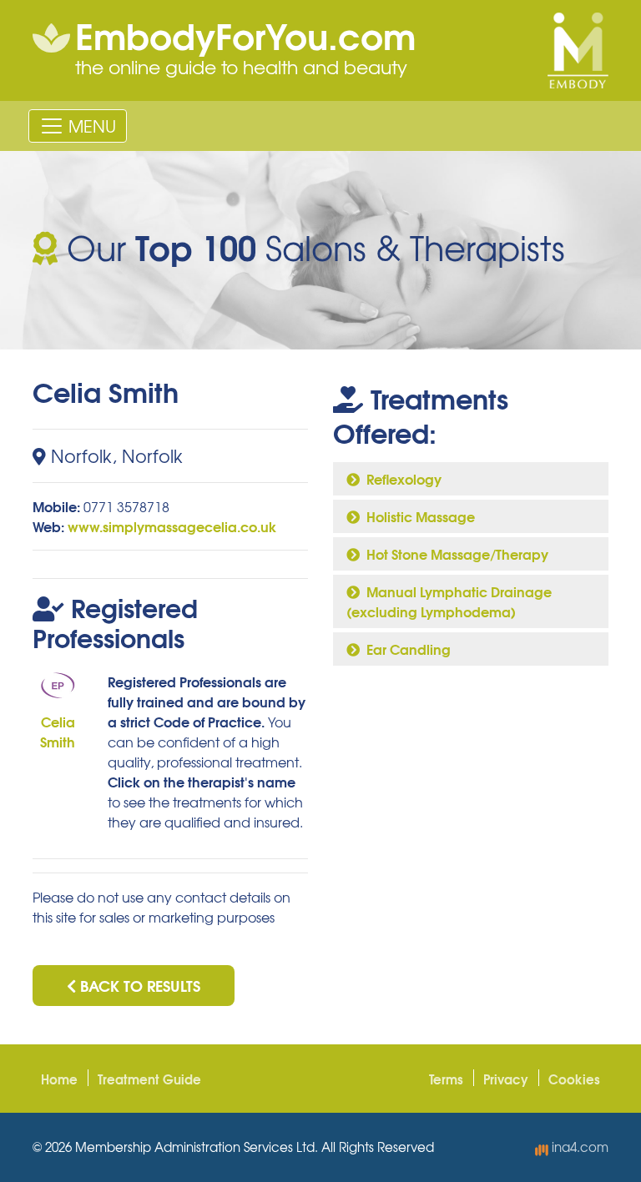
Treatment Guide (149, 1079)
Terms (446, 1079)
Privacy (505, 1079)
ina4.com (578, 1147)
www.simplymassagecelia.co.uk (172, 526)
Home (59, 1079)
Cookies (574, 1079)
